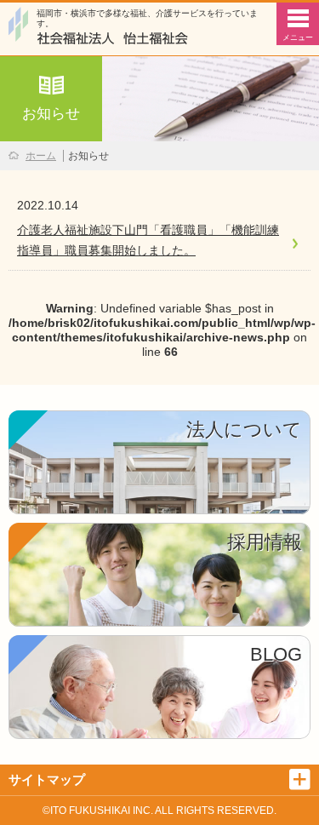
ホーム (41, 156)
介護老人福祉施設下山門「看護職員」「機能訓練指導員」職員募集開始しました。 (148, 240)
